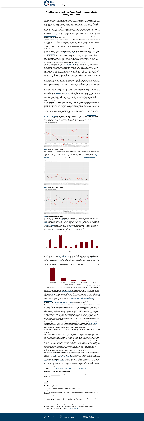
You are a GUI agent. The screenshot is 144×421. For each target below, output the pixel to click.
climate (57, 65)
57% (79, 297)
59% (91, 257)
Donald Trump (68, 368)
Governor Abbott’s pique (90, 56)
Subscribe (98, 1)
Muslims (77, 223)
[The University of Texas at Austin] (49, 416)
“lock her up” (67, 93)
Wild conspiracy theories (66, 291)
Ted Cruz (84, 368)
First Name (46, 378)
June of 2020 (70, 226)
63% (99, 294)
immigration (63, 65)
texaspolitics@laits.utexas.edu (71, 408)
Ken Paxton (79, 368)
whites (64, 223)
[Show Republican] (78, 251)
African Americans (50, 225)
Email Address (47, 376)
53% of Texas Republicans (64, 256)
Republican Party (60, 368)
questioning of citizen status (62, 155)
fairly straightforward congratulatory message (54, 360)
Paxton (72, 48)
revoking (95, 154)
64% (70, 295)
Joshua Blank (63, 18)
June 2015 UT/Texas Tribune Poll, (65, 219)
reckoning (92, 364)
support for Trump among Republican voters (68, 52)
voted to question (51, 54)
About (93, 1)
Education (68, 5)
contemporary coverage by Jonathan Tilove (62, 302)
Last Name (46, 379)
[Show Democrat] (66, 251)
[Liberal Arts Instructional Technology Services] (91, 416)
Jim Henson (56, 18)
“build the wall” (59, 93)
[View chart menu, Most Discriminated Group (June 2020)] (99, 232)
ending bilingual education (89, 157)
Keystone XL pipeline (80, 62)
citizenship (50, 155)
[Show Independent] (72, 251)
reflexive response (71, 64)
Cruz (68, 48)
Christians (46, 222)
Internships (81, 5)
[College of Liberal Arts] (68, 416)
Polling (63, 5)
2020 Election (52, 368)
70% (60, 260)
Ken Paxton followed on (66, 356)
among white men (93, 323)
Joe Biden (74, 368)
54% (52, 294)
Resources (74, 5)
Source (45, 149)
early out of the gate (56, 355)
